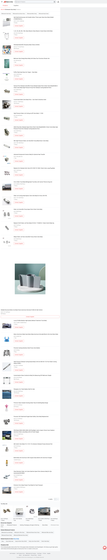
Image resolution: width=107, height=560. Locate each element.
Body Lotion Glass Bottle (34, 541)
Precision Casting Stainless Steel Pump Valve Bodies (27, 348)
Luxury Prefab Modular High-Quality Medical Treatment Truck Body (30, 320)
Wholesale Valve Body (6, 13)
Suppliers (16, 5)
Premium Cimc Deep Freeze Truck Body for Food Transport (28, 485)
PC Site (44, 553)
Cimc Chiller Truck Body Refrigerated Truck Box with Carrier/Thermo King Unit (33, 182)
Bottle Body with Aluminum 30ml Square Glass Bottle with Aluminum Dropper (33, 457)
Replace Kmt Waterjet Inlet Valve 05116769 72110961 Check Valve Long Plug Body (34, 168)
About (20, 555)
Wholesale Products (12, 525)
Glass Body (45, 525)
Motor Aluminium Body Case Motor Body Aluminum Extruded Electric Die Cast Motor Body (36, 334)
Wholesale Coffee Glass (19, 532)
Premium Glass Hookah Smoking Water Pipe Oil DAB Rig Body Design (31, 403)
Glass (3, 541)
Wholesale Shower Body (7, 535)
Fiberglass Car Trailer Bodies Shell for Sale (24, 389)
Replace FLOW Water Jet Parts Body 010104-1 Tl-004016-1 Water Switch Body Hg (34, 223)
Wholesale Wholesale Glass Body (21, 535)
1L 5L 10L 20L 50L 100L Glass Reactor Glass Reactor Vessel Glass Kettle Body (33, 31)
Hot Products (12, 553)
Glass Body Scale (9, 541)
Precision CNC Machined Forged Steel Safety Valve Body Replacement (31, 416)
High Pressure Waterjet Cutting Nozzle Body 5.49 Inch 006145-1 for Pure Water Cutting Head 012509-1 (35, 362)
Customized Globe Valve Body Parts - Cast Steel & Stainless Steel (30, 99)
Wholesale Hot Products (31, 553)
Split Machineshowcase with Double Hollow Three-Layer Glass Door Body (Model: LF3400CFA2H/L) (34, 18)
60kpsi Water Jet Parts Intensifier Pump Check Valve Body (28, 236)
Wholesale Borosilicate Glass (19, 13)
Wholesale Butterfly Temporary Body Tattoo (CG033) (27, 44)
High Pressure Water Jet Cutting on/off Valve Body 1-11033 (28, 113)
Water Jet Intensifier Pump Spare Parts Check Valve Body (28, 209)
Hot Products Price (21, 553)
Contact (39, 555)
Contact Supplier (19, 25)
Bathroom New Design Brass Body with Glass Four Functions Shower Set (32, 58)
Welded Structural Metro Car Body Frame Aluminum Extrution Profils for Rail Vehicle (21, 310)
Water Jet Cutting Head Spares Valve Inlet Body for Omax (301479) (30, 195)
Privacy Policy (34, 555)
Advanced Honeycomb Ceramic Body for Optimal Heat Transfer (29, 154)
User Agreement (26, 555)
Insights (48, 553)
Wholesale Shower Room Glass (33, 532)
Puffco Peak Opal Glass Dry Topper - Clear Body (25, 72)
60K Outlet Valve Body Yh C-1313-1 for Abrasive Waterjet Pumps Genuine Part (33, 444)
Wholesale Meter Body (32, 13)
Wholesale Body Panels (44, 13)
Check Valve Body (45, 541)
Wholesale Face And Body (7, 532)
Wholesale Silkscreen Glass (47, 532)
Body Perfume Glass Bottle (21, 541)
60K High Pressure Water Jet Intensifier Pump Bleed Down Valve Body (31, 140)
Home (2, 525)
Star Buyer (39, 553)
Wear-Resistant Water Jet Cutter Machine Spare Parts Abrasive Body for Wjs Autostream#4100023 (33, 472)
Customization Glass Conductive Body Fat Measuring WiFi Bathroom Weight (32, 375)
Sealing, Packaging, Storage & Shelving (29, 525)
